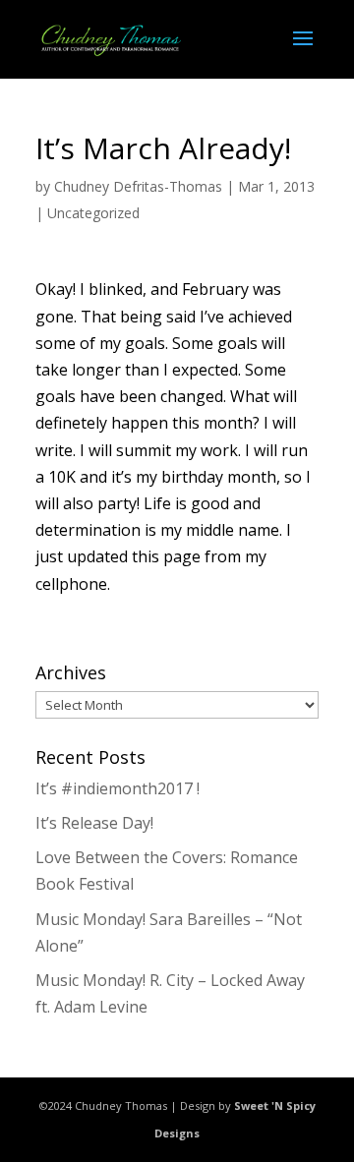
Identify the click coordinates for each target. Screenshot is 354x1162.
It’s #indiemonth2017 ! (117, 788)
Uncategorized (93, 212)
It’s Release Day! (94, 823)
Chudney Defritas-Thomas (138, 186)
